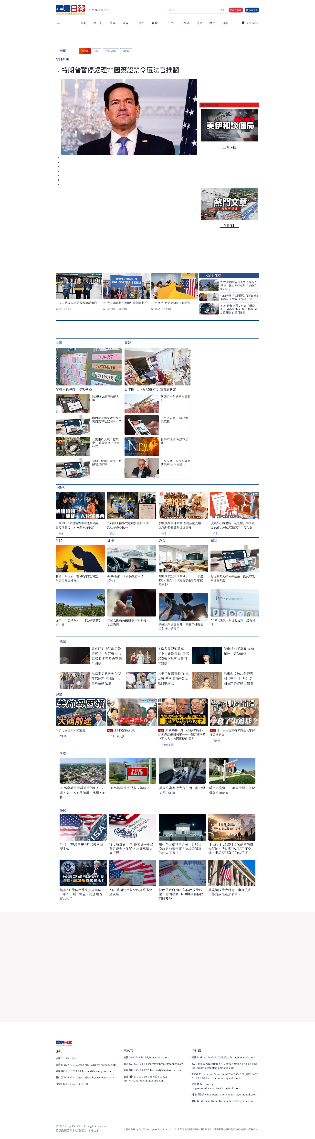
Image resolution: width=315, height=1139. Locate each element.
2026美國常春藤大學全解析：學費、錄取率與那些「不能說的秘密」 (238, 285)
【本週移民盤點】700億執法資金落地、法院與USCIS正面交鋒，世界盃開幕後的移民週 (230, 848)
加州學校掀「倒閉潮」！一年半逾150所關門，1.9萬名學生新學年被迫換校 (181, 580)
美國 (112, 22)
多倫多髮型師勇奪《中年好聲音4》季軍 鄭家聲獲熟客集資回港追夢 (173, 656)
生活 (59, 540)
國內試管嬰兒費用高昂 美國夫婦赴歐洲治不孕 (107, 419)
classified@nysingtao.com (96, 1071)
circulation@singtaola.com (224, 1078)
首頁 (84, 22)
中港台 (140, 22)
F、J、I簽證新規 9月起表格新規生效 (81, 846)
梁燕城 (216, 740)
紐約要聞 (68, 308)
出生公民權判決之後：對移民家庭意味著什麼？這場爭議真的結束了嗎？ (180, 848)
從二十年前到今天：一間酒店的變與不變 (78, 622)
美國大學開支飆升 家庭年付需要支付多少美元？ (181, 626)
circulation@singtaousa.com (146, 1080)
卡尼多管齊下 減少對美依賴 (174, 419)
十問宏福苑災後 (121, 730)
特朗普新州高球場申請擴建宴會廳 (107, 462)
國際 (125, 22)
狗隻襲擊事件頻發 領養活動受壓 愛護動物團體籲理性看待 (180, 525)
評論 (59, 694)
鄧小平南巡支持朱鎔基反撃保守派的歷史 (232, 732)
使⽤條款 (80, 1130)
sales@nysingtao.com (103, 1064)
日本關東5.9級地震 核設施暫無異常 (150, 389)
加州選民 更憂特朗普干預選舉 (171, 303)
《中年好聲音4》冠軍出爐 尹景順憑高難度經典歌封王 (173, 678)
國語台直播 (252, 10)
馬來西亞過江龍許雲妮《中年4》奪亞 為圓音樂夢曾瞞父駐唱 (238, 678)
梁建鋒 (62, 736)
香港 (60, 533)
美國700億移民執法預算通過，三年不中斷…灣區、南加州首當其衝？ (82, 894)
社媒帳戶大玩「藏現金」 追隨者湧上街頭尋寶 (105, 443)
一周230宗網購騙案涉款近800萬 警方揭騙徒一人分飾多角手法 (77, 525)
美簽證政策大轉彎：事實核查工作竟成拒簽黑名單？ (229, 892)
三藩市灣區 (111, 308)
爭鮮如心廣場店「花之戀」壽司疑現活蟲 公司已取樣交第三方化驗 (232, 525)
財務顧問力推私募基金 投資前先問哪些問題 (232, 578)
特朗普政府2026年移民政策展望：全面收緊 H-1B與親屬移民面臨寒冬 (181, 894)
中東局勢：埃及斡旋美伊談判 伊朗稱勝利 (175, 462)
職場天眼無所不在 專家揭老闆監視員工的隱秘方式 (77, 578)
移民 (212, 22)
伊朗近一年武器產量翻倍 (175, 398)
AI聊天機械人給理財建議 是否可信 (232, 622)
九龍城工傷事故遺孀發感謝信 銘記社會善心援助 (128, 525)
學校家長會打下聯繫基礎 (74, 389)
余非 (112, 736)
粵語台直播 (236, 10)
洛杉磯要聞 (166, 308)
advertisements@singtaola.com (215, 1067)
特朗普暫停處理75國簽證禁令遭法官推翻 (120, 70)
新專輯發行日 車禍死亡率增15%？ (125, 578)
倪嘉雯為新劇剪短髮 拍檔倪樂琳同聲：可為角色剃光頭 (107, 678)
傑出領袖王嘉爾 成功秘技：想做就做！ (239, 651)
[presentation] (129, 117)
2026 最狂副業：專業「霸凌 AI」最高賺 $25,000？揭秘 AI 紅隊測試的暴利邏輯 (238, 309)
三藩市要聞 (122, 308)
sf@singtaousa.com (157, 1057)
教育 (162, 540)
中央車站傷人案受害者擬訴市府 (76, 303)
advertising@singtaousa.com (166, 1063)
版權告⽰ (93, 1130)
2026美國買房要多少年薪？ (129, 787)
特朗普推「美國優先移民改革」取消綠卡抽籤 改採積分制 (239, 297)
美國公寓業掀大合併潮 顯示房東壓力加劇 (182, 790)
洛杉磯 (157, 308)
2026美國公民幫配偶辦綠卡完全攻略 (130, 892)
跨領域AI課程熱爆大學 (105, 398)
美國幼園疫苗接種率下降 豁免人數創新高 (128, 622)
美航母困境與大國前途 (70, 730)
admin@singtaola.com (241, 1057)
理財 (213, 540)
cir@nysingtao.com (102, 1077)
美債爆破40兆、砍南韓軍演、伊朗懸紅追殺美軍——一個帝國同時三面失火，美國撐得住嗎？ (182, 734)
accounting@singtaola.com (224, 1088)
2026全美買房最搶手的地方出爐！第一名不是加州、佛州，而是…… (82, 792)
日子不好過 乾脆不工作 (174, 441)
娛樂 (186, 22)
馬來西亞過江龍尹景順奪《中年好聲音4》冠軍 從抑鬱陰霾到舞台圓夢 (107, 656)
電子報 (98, 22)
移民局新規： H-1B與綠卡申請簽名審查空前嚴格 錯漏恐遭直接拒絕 (131, 848)
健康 (110, 540)
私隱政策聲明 (64, 1130)
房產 (199, 22)
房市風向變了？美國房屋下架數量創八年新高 (232, 790)
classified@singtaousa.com (165, 1070)
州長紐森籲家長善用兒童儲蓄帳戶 (125, 303)
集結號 (120, 736)
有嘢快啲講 (167, 744)
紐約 (60, 308)
